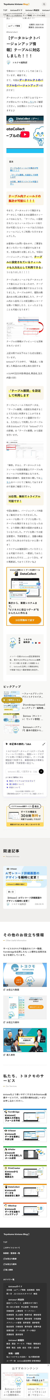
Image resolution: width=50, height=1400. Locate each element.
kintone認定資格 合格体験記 (29, 1360)
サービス (21, 1343)
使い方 (9, 1293)
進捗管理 (35, 1322)
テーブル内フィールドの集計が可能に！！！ (24, 169)
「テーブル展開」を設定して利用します (24, 175)
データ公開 (20, 1330)
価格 (38, 1289)
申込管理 (25, 1307)
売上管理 (19, 1314)
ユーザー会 (11, 1360)
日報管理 (19, 1326)
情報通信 (37, 1343)
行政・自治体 (33, 1347)
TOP (4, 14)
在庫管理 (10, 1314)
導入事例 (9, 1270)
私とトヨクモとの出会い (16, 1356)
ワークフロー (30, 1311)
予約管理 (34, 1307)
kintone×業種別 (16, 1340)
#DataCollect (12, 32)
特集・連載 (14, 1353)
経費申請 (37, 1326)
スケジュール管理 (13, 1322)
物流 (13, 1347)
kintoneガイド (16, 10)
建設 (13, 1343)
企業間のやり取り (30, 1303)
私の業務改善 (34, 1356)
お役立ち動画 (11, 1259)
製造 (8, 1343)
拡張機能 (31, 1289)
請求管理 (19, 1334)
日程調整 (37, 1318)
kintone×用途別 (32, 10)
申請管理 (19, 1318)
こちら (31, 101)
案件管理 (28, 1326)
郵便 (8, 1347)
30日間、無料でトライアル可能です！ (24, 182)
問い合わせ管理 (12, 1307)
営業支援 (10, 1330)
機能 (35, 1293)
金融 (19, 1347)
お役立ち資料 (11, 1264)
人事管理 (19, 1311)
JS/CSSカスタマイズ (23, 1293)
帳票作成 (28, 1314)
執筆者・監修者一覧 (11, 1253)
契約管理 (28, 1318)
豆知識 (9, 1289)
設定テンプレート (13, 1303)
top (5, 10)
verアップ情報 (14, 25)
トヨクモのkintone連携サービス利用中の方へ (14, 15)
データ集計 (31, 1330)
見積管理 (10, 1334)
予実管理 (10, 1318)
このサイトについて (11, 1248)
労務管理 (10, 1311)
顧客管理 (37, 1314)
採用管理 (26, 1322)
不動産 (29, 1343)
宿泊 (24, 1347)
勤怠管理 (10, 1326)
